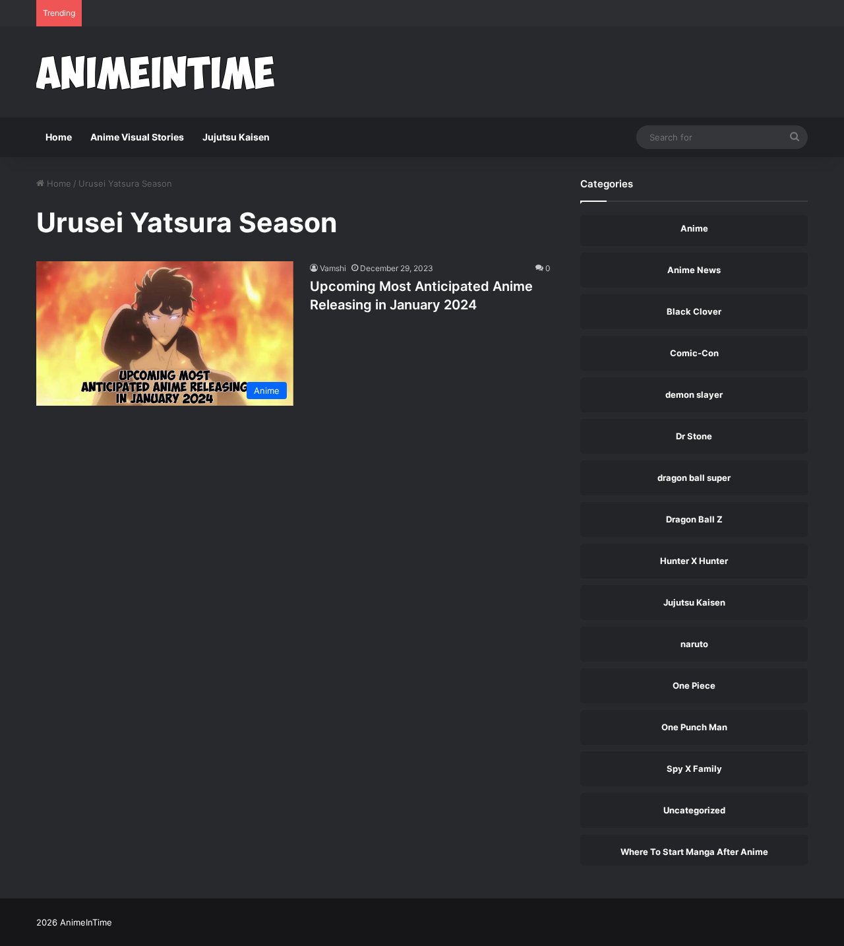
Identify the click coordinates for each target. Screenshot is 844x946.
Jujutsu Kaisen (236, 136)
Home (58, 136)
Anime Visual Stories (137, 136)
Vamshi (333, 268)
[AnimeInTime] (155, 72)
